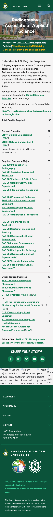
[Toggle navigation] (39, 5)
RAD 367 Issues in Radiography (18, 261)
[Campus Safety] (35, 466)
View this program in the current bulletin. (24, 49)
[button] (48, 5)
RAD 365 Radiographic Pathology (19, 250)
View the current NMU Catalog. (28, 46)
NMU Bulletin (20, 6)
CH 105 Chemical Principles (16, 294)
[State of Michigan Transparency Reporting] (19, 466)
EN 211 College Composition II (17, 142)
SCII (34, 294)
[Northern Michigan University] (5, 5)
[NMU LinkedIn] (42, 359)
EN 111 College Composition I (17, 134)
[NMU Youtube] (34, 359)
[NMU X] (26, 359)
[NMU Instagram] (18, 359)
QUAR (28, 330)
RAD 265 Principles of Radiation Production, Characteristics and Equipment (18, 200)
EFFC (5, 138)
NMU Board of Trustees (22, 482)
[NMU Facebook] (11, 359)
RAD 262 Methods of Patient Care (19, 179)
